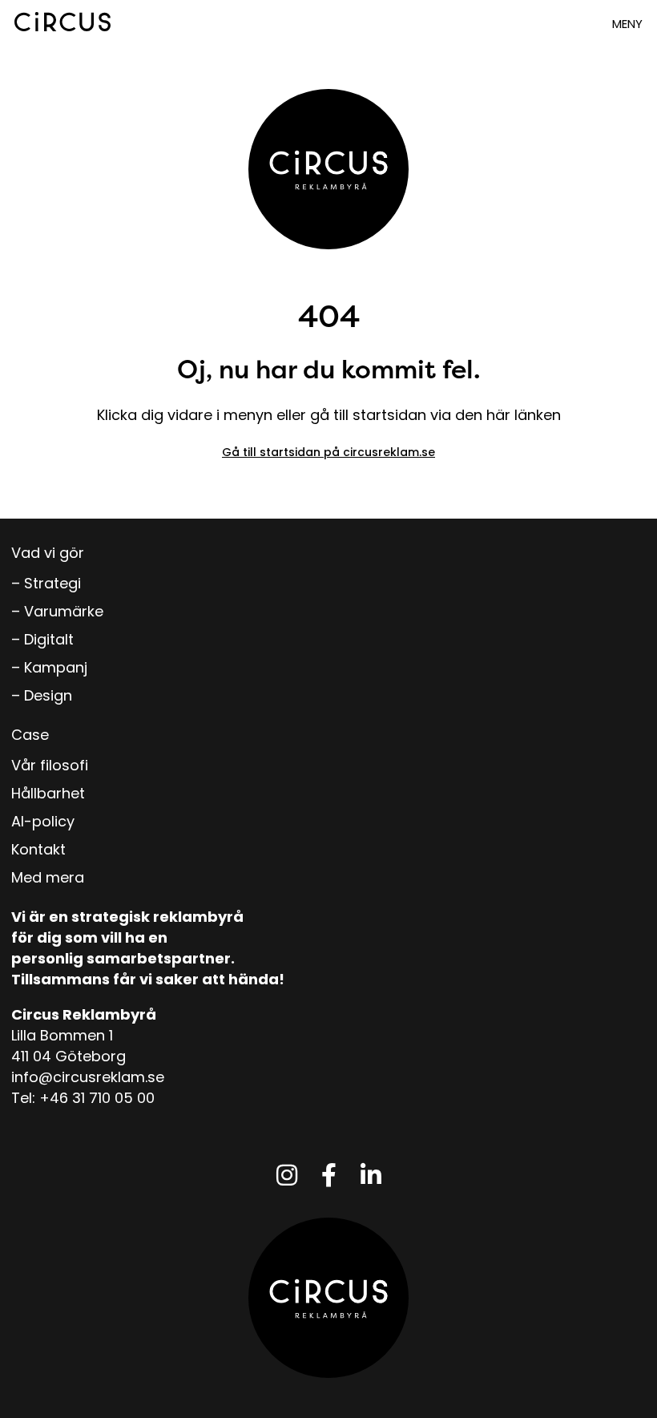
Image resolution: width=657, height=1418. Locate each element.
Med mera (47, 877)
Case (30, 735)
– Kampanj (49, 667)
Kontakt (38, 849)
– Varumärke (57, 611)
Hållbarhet (48, 793)
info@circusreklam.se (87, 1077)
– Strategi (46, 583)
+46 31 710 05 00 (97, 1098)
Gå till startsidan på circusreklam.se (328, 452)
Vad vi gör (47, 553)
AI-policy (43, 821)
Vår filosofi (49, 765)
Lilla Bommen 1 (62, 1035)
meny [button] (627, 23)
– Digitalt (42, 639)
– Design (41, 695)
